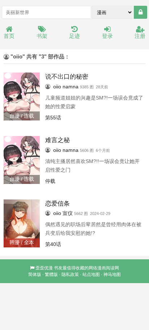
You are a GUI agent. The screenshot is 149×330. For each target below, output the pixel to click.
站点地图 (91, 274)
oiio (57, 86)
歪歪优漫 (44, 267)
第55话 (53, 117)
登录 (107, 36)
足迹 (74, 36)
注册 (140, 36)
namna (70, 86)
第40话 (53, 244)
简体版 (34, 274)
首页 (9, 36)
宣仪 (68, 213)
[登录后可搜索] (140, 12)
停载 (50, 181)
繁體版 (51, 274)
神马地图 (112, 274)
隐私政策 (70, 274)
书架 (42, 36)
